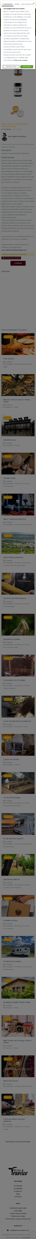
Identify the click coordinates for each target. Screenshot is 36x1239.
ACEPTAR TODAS (27, 66)
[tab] (7, 4)
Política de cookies (20, 60)
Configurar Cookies (11, 66)
